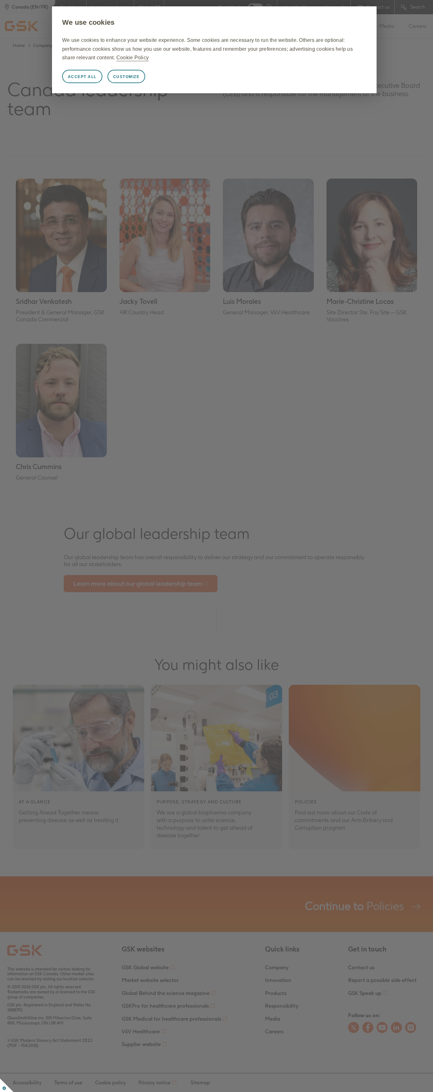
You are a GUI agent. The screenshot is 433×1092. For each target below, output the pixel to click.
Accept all (82, 77)
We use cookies (88, 22)
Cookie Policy (132, 57)
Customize (126, 77)
